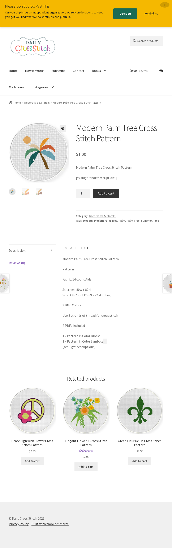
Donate (125, 13)
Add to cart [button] (32, 461)
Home (13, 71)
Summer (146, 220)
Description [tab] (17, 250)
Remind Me (151, 13)
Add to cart (106, 193)
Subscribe (58, 71)
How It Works (34, 71)
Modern (88, 220)
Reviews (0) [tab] (17, 263)
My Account (17, 87)
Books (96, 71)
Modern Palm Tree (105, 220)
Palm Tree (133, 220)
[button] (63, 128)
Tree (156, 220)
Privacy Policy (19, 524)
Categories (40, 87)
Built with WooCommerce (50, 524)
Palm (122, 220)
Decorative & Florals (37, 103)
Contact (79, 71)
